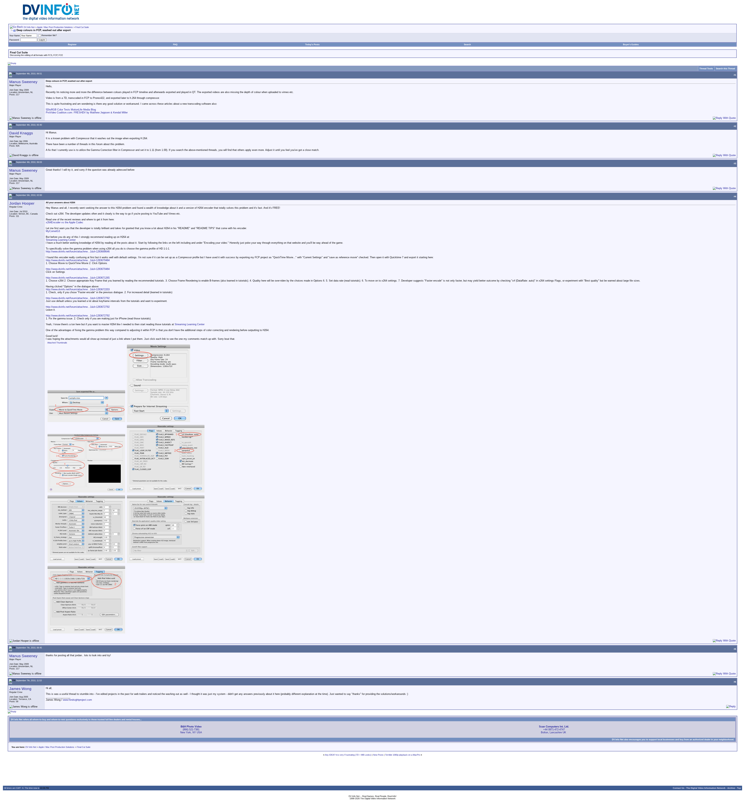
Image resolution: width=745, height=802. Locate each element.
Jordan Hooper (21, 203)
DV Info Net (29, 27)
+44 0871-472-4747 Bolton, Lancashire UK (554, 729)
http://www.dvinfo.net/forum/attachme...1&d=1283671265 (78, 277)
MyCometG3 (53, 231)
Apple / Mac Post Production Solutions (55, 27)
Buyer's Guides (631, 44)
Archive (731, 788)
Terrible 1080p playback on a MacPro (402, 755)
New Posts (378, 755)
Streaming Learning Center (61, 239)
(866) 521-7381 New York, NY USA (191, 729)
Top (739, 788)
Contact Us (678, 788)
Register (72, 44)
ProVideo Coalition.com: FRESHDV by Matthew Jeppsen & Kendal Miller (87, 112)
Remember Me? (49, 35)
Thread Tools (706, 68)
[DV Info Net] (51, 19)
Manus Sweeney (23, 82)
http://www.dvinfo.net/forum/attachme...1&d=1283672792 (78, 298)
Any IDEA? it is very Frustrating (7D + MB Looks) (348, 755)
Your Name (14, 35)
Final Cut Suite (82, 27)
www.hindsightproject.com (77, 699)
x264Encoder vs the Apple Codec (64, 222)
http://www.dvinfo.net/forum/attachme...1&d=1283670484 (78, 260)
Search (467, 44)
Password (14, 40)
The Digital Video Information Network (705, 788)
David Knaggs (21, 133)
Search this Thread (725, 68)
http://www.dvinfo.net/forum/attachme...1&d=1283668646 (78, 251)
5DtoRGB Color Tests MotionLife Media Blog (71, 109)
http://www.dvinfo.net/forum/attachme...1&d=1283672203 (78, 289)
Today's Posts (312, 44)
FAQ (175, 44)
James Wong (20, 689)
